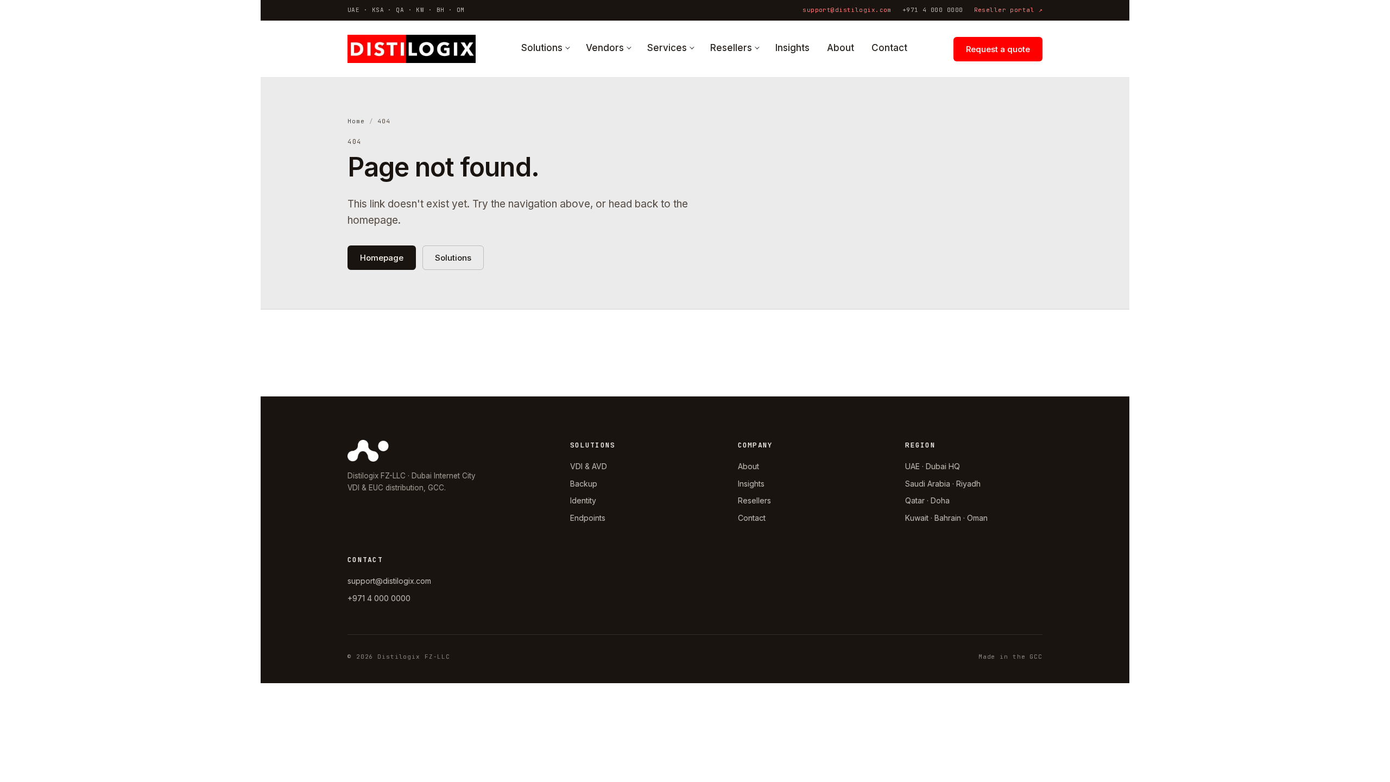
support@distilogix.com (847, 10)
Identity (583, 500)
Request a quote (998, 49)
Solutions (542, 47)
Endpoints (587, 517)
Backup (583, 483)
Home (356, 121)
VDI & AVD (588, 466)
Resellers (731, 47)
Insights (792, 47)
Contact (889, 47)
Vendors (605, 47)
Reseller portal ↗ (1008, 10)
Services (667, 47)
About (840, 47)
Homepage (381, 258)
